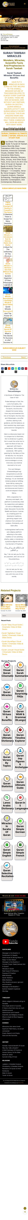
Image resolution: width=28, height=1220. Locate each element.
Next (23, 357)
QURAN (10, 98)
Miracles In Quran (8, 969)
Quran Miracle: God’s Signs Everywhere (7, 607)
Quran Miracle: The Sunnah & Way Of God (21, 607)
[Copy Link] (16, 371)
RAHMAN (15, 100)
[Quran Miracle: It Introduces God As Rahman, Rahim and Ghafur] (8, 227)
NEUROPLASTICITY (12, 109)
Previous (7, 357)
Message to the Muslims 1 (10, 986)
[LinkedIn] (12, 368)
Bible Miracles (6, 975)
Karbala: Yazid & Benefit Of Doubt (13, 1045)
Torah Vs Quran (7, 1075)
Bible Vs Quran (7, 1073)
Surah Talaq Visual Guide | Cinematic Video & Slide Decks (12, 627)
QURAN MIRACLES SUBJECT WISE (14, 349)
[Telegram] (19, 368)
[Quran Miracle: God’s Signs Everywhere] (7, 595)
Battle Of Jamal (7, 1054)
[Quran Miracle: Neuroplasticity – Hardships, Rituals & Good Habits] (8, 288)
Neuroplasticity (9, 311)
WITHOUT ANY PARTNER (14, 102)
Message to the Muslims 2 (10, 962)
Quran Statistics (7, 977)
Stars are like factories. (9, 1035)
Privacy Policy (20, 1082)
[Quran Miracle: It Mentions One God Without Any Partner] (8, 258)
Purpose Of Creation (9, 973)
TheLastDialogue (8, 34)
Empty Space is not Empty (11, 1033)
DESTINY (18, 104)
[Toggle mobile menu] (25, 4)
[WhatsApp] (15, 368)
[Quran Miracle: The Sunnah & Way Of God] (21, 595)
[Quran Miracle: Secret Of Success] (8, 319)
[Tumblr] (22, 368)
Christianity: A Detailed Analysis (12, 1066)
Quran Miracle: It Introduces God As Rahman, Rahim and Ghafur (8, 239)
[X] (5, 368)
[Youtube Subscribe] (10, 940)
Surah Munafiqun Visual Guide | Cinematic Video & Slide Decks (12, 643)
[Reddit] (9, 368)
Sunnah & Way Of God (9, 1057)
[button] (2, 603)
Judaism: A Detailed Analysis (11, 1064)
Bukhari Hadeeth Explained (11, 989)
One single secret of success (11, 1006)
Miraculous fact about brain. (11, 1026)
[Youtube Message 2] (14, 896)
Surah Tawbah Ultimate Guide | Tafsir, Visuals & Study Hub (14, 135)
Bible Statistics (7, 980)
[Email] (2, 371)
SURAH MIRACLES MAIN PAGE (14, 188)
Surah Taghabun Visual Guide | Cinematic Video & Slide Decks (12, 635)
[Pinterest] (26, 368)
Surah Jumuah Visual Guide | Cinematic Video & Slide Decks (13, 652)
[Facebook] (2, 368)
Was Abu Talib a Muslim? (10, 1048)
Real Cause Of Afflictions (10, 971)
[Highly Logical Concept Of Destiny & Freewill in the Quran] (8, 196)
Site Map (5, 991)
